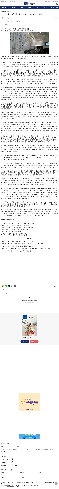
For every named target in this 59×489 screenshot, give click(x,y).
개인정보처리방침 (28, 449)
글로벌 (45, 7)
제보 (49, 1)
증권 (22, 7)
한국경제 (3, 472)
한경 (4, 446)
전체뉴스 (3, 7)
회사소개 (3, 449)
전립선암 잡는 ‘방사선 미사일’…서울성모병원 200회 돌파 (19, 246)
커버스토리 (13, 7)
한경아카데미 (4, 474)
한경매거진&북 (4, 1)
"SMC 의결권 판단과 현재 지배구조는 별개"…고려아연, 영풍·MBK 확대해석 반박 (26, 248)
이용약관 (21, 449)
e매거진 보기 (34, 341)
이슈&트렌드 (54, 7)
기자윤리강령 (37, 449)
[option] (29, 402)
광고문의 (15, 449)
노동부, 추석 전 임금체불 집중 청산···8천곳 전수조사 (17, 241)
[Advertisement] (29, 369)
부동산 (29, 7)
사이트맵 (3, 451)
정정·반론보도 (45, 449)
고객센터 (52, 449)
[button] (56, 1)
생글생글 (41, 474)
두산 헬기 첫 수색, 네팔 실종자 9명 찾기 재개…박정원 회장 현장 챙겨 (22, 243)
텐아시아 (22, 474)
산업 (37, 7)
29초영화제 (22, 477)
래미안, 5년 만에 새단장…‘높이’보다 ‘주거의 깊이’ (16, 251)
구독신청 (25, 341)
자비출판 (45, 1)
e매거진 (52, 1)
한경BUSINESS (6, 11)
